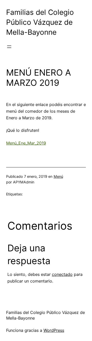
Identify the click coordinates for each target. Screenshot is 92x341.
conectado (62, 274)
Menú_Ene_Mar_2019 (26, 143)
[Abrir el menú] (9, 47)
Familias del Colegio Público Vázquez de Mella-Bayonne (40, 22)
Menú (58, 176)
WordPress (53, 330)
